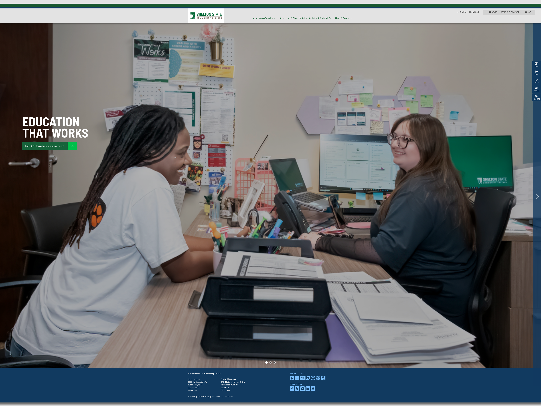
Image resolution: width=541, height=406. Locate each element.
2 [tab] (270, 362)
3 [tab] (274, 362)
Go (72, 145)
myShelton (462, 12)
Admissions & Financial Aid (292, 18)
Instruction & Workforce (264, 18)
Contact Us (228, 397)
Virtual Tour (192, 391)
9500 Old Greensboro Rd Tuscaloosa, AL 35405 (197, 383)
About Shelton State (510, 12)
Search (494, 12)
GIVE (529, 12)
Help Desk (474, 12)
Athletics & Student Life (320, 18)
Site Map (191, 397)
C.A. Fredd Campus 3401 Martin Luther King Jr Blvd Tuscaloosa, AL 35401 (233, 382)
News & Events (342, 18)
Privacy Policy (203, 397)
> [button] (537, 196)
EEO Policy (216, 397)
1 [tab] (266, 362)
